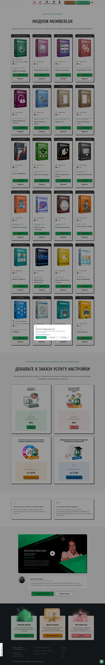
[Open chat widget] (102, 662)
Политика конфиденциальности (43, 334)
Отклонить (52, 337)
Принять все (41, 337)
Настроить (64, 337)
